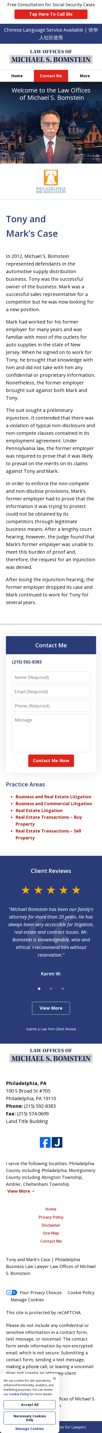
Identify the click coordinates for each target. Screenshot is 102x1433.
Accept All (29, 1404)
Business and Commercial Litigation (53, 803)
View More (51, 1008)
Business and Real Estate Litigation (53, 796)
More (85, 75)
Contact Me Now (51, 760)
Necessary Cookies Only (30, 1418)
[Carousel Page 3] (63, 989)
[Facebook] (45, 1142)
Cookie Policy (81, 1292)
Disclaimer (51, 1225)
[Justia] (57, 1142)
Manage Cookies (27, 1299)
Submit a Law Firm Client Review (51, 1029)
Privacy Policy (51, 1217)
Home (17, 75)
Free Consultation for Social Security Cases (51, 9)
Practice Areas (25, 784)
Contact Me (51, 75)
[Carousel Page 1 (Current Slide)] (39, 989)
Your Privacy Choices (41, 1292)
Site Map (51, 1233)
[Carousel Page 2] (51, 989)
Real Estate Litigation (39, 810)
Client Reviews (51, 871)
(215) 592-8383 (40, 1106)
